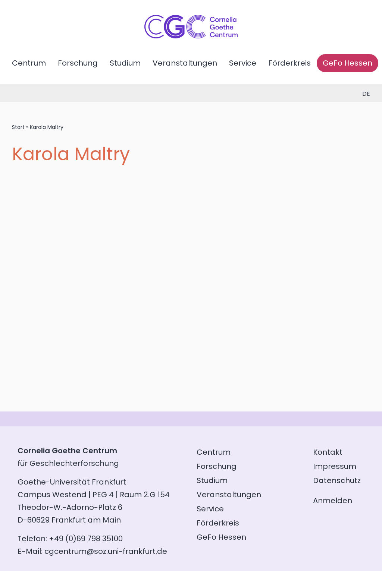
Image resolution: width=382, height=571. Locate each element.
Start (18, 127)
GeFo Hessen (347, 63)
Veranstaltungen (185, 63)
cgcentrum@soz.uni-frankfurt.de (105, 551)
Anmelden (332, 500)
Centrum (29, 63)
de (366, 93)
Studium (125, 63)
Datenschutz (337, 480)
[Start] (191, 36)
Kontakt (327, 452)
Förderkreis (289, 63)
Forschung (78, 63)
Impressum (334, 466)
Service (242, 63)
